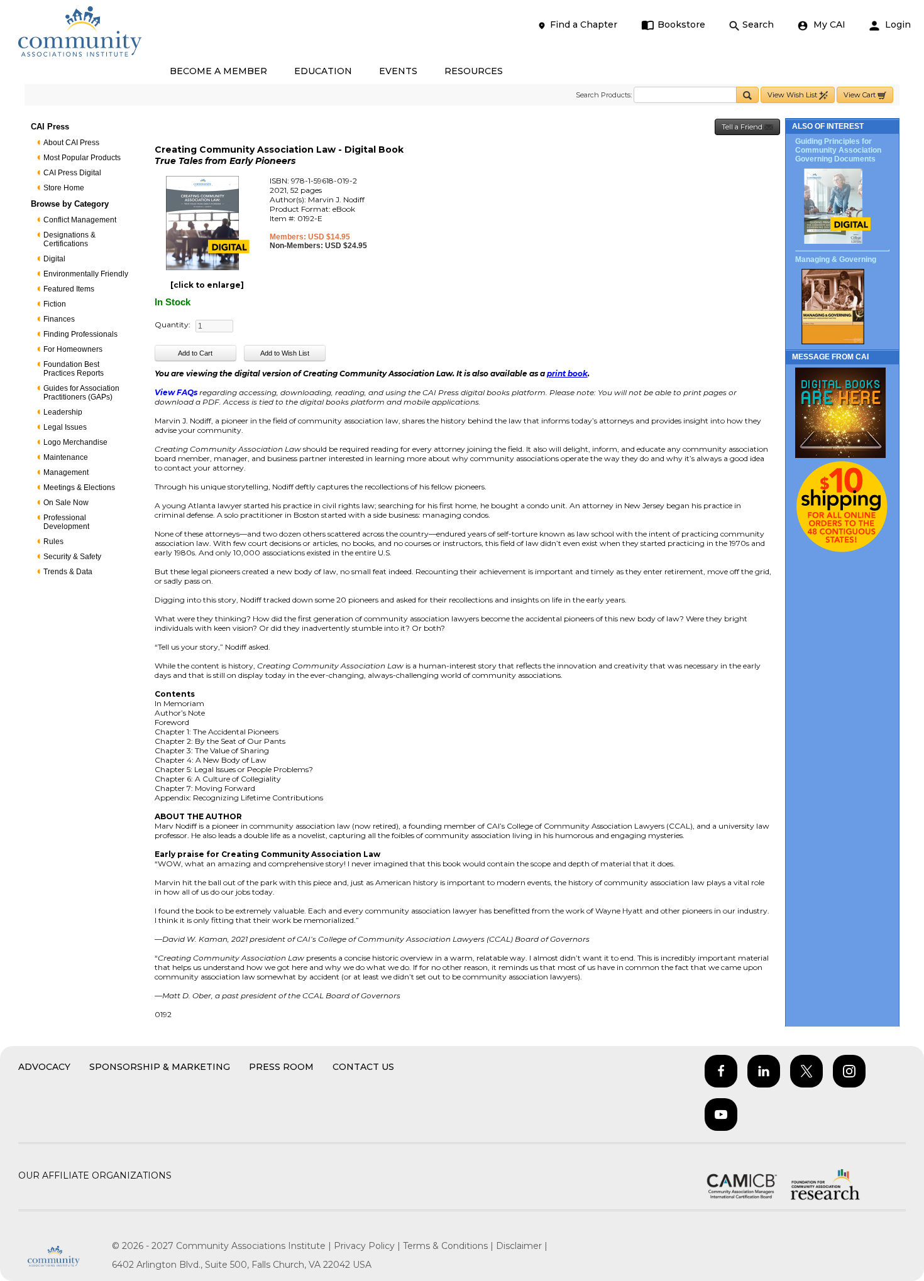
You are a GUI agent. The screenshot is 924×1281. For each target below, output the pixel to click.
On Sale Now (66, 502)
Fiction (54, 304)
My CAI (828, 24)
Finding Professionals (80, 334)
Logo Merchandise (75, 442)
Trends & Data (67, 571)
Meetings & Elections (79, 487)
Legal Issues (65, 427)
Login (897, 24)
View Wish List (793, 94)
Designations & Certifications (69, 239)
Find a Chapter (583, 24)
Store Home (63, 187)
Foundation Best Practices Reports (73, 369)
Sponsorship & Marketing (159, 1066)
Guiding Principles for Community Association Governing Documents (838, 150)
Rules (53, 541)
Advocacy (44, 1066)
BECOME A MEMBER (218, 71)
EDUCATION (323, 71)
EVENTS (398, 71)
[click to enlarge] (207, 285)
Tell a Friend (743, 127)
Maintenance (65, 457)
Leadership (62, 412)
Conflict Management (79, 219)
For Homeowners (72, 349)
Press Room (281, 1066)
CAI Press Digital (72, 172)
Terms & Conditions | (449, 1245)
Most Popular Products (82, 157)
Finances (59, 319)
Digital (54, 258)
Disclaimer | (521, 1245)
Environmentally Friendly (85, 274)
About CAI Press (71, 142)
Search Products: (604, 94)
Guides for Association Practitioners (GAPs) (81, 392)
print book (567, 373)
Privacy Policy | (368, 1245)
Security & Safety (72, 556)
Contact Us (363, 1066)
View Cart (860, 94)
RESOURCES (473, 71)
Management (66, 472)
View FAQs (176, 392)
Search (758, 24)
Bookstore (681, 24)
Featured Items (68, 289)
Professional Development (66, 522)
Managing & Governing (835, 259)
